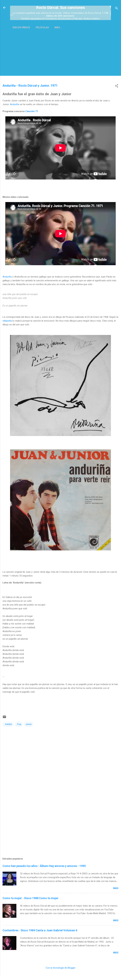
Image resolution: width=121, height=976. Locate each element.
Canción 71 (31, 111)
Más (115, 888)
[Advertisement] (60, 58)
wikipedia (7, 320)
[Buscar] (116, 8)
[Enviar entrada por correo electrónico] (4, 717)
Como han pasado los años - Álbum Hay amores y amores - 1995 (44, 866)
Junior (28, 724)
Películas (42, 27)
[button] (116, 86)
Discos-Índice (21, 27)
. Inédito (8, 724)
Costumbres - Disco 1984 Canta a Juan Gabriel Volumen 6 (40, 930)
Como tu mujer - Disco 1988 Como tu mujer (30, 898)
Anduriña (14, 104)
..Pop (18, 724)
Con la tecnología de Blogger (60, 967)
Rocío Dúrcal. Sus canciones (60, 7)
